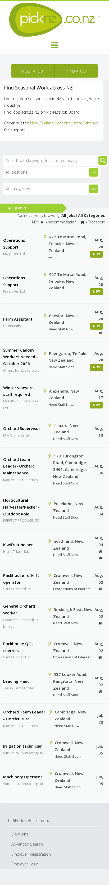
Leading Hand (16, 681)
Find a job (76, 71)
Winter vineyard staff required (18, 391)
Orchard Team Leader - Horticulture (24, 715)
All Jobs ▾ (16, 207)
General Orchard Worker (19, 609)
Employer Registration (31, 854)
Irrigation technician (23, 746)
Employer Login (25, 863)
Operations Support (14, 243)
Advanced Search (27, 844)
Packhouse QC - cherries (18, 647)
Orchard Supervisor (21, 428)
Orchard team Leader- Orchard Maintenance (19, 466)
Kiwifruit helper (18, 544)
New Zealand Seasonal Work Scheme (64, 122)
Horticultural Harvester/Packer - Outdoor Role (21, 506)
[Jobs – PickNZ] (54, 19)
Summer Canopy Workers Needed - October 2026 (20, 356)
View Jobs (20, 834)
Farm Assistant (18, 319)
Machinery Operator (22, 776)
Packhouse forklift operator (21, 579)
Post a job (32, 71)
